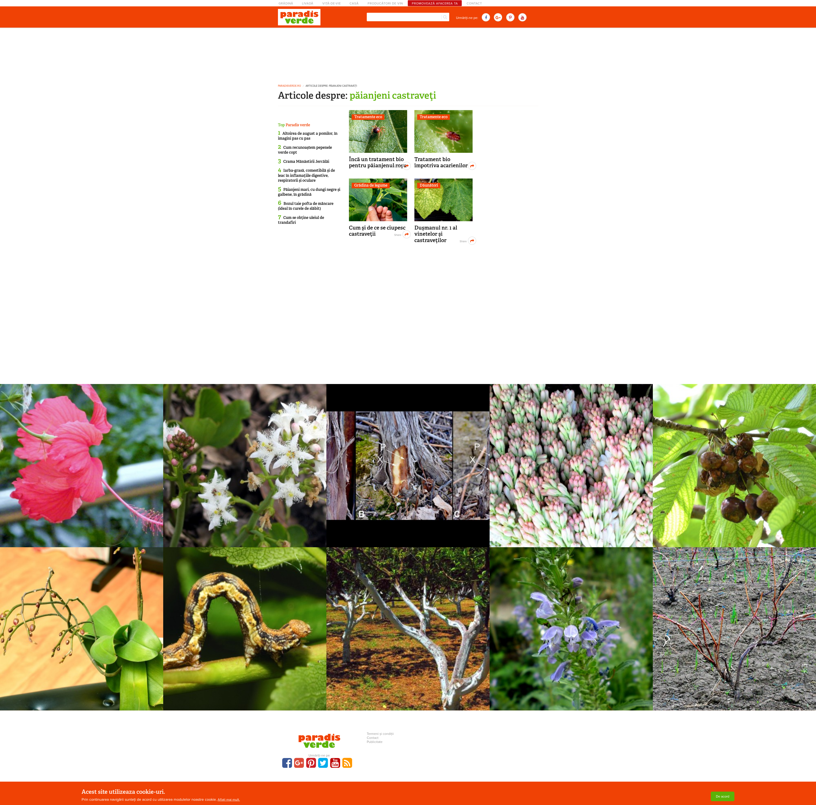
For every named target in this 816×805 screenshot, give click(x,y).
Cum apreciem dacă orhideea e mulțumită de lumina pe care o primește (81, 625)
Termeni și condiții (380, 734)
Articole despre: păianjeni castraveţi (331, 86)
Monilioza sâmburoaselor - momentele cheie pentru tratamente (734, 459)
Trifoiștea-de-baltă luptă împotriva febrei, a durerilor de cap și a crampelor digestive (244, 462)
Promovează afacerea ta (435, 3)
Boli (734, 452)
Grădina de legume (370, 185)
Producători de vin (385, 3)
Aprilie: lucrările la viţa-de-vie (734, 622)
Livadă (307, 3)
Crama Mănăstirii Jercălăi (306, 161)
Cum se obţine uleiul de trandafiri (301, 220)
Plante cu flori (81, 452)
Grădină (286, 3)
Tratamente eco (368, 116)
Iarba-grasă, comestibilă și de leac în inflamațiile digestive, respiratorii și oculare (306, 175)
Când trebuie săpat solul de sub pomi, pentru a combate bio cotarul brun (245, 625)
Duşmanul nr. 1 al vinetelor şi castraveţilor (435, 234)
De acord (722, 796)
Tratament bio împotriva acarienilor (441, 162)
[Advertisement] (408, 54)
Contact (474, 3)
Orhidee (82, 615)
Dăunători (429, 185)
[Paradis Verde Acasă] (299, 17)
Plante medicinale (245, 452)
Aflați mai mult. (229, 800)
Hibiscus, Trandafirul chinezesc (82, 459)
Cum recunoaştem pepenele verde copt (305, 150)
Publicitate (374, 742)
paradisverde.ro (289, 86)
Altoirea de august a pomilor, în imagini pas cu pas (307, 136)
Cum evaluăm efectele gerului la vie (408, 459)
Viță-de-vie (331, 3)
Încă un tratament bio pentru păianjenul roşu (378, 162)
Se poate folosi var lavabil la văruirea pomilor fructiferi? (408, 622)
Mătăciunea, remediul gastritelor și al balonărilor (571, 622)
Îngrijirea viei (408, 452)
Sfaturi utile (571, 452)
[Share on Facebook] (397, 166)
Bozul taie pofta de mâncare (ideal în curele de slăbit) (305, 206)
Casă (354, 3)
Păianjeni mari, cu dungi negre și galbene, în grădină (309, 192)
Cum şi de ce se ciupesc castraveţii (377, 231)
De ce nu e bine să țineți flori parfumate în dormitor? (571, 459)
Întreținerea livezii (408, 615)
